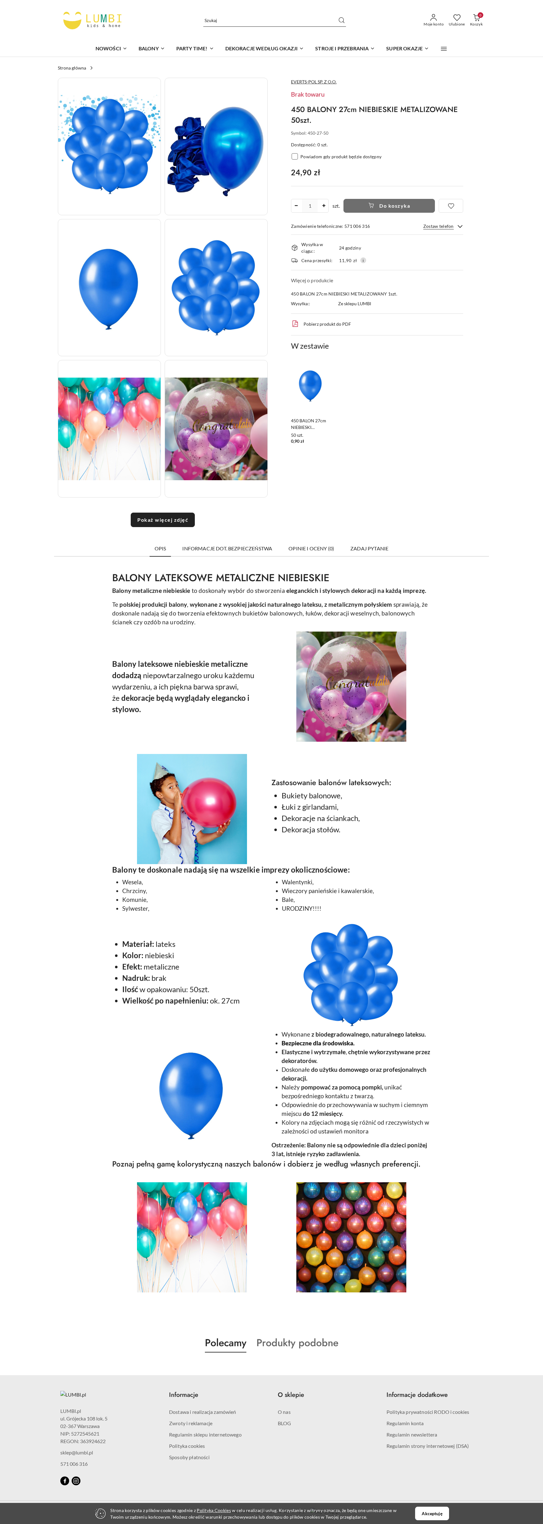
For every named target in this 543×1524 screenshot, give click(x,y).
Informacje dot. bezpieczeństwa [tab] (227, 548)
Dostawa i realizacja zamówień (202, 1412)
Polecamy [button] (225, 1343)
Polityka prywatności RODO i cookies (428, 1412)
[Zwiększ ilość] (323, 205)
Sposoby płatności (189, 1457)
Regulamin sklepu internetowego (205, 1434)
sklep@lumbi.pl (76, 1452)
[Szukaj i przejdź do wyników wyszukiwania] (341, 20)
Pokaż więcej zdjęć (162, 520)
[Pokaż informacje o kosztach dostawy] (363, 260)
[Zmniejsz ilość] (296, 205)
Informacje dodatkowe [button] (417, 1394)
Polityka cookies (187, 1446)
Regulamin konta (405, 1423)
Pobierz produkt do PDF (327, 324)
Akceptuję (432, 1513)
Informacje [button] (183, 1394)
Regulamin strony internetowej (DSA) (428, 1446)
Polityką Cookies (214, 1510)
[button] (444, 48)
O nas (284, 1412)
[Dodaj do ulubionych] (451, 206)
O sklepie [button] (291, 1394)
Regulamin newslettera (412, 1434)
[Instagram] (76, 1480)
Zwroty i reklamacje (190, 1423)
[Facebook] (64, 1480)
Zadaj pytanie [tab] (369, 548)
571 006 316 (74, 1464)
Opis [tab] (160, 548)
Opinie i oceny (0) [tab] (311, 548)
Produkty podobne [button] (297, 1343)
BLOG (284, 1423)
